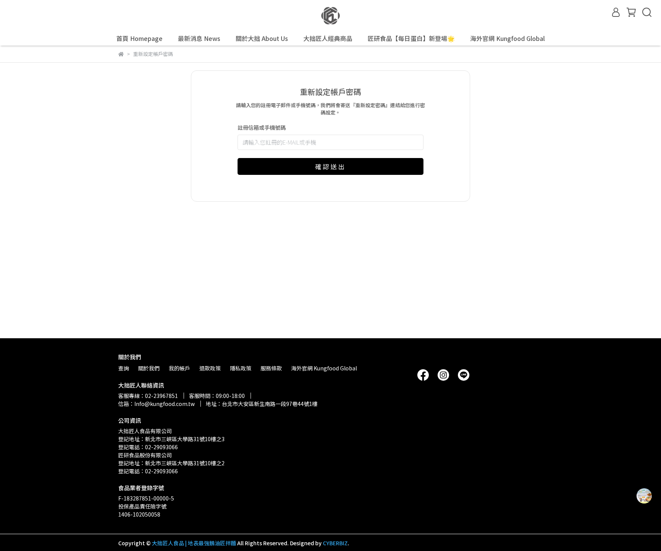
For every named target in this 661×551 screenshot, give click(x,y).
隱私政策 (240, 368)
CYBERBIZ (335, 543)
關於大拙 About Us (262, 38)
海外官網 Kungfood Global (507, 38)
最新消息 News (199, 38)
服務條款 (271, 368)
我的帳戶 (179, 368)
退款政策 (210, 368)
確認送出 (330, 166)
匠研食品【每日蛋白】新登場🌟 (411, 38)
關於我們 (149, 368)
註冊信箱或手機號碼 (262, 127)
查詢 (123, 368)
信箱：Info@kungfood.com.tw (156, 404)
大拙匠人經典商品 (327, 38)
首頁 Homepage (139, 38)
